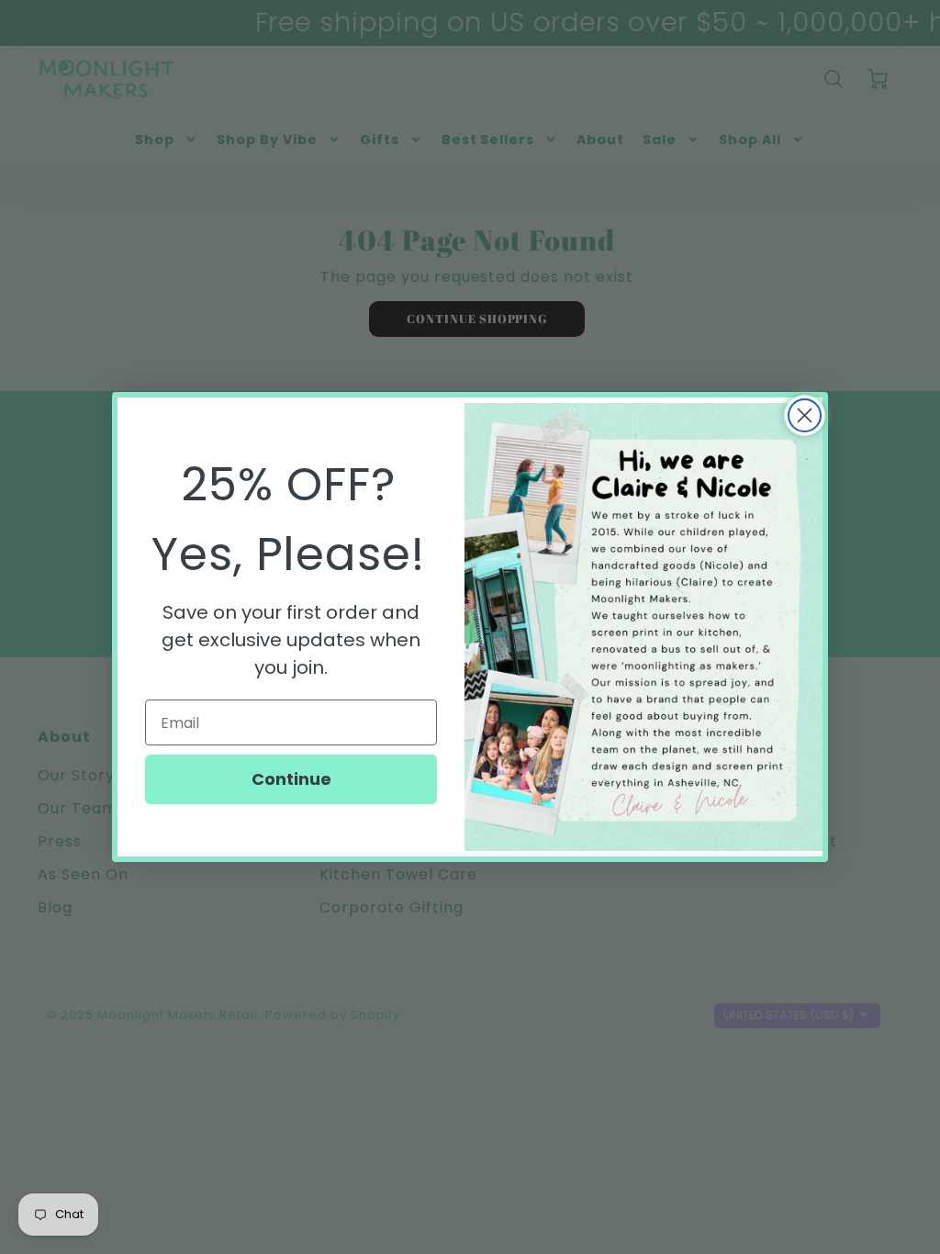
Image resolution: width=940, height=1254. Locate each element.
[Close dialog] (805, 415)
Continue (291, 778)
